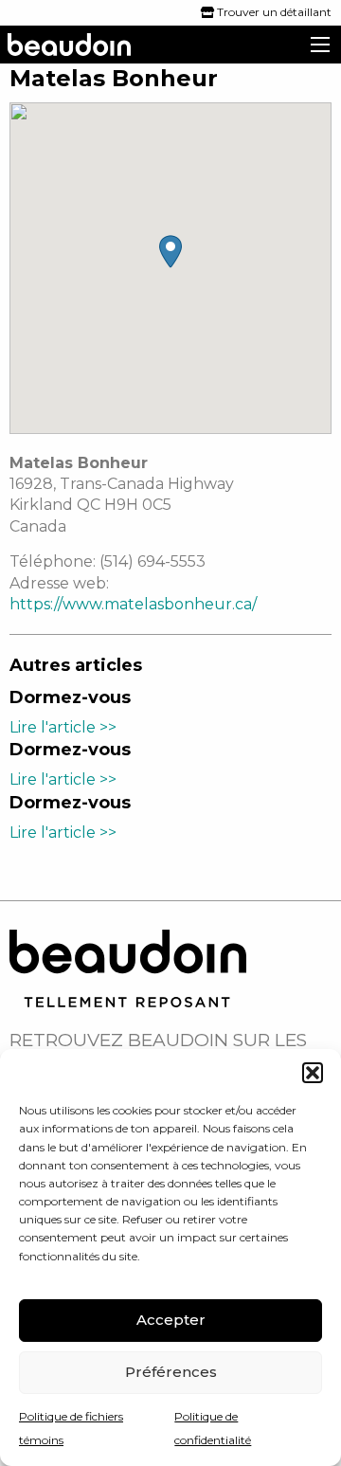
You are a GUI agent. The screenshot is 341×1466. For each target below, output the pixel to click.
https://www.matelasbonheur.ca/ (133, 604)
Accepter (171, 1320)
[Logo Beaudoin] (127, 967)
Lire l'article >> (63, 727)
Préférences (171, 1372)
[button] (312, 1072)
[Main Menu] (320, 44)
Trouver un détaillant (273, 12)
